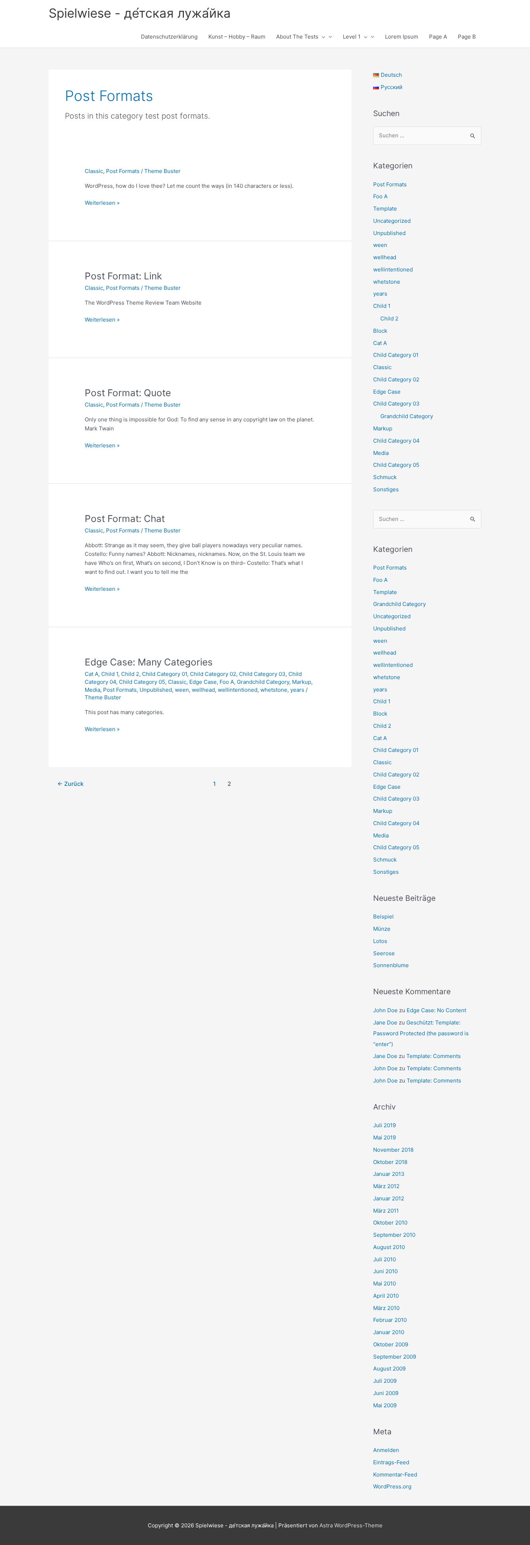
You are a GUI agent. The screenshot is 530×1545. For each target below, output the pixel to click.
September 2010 (394, 1234)
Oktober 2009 (390, 1344)
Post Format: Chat (125, 518)
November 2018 (393, 1149)
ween (182, 689)
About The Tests (297, 36)
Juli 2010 (384, 1259)
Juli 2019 (384, 1125)
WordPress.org (392, 1486)
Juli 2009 (385, 1380)
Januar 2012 (388, 1198)
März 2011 (386, 1210)
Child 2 (130, 673)
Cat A (91, 673)
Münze (381, 928)
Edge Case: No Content (436, 1010)
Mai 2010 (384, 1283)
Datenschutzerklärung (169, 36)
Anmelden (386, 1450)
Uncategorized (392, 220)
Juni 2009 (385, 1393)
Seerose (384, 953)
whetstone (273, 689)
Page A (438, 36)
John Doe (385, 1010)
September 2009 (394, 1356)
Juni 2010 (385, 1271)
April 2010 (386, 1295)
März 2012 (386, 1186)
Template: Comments (433, 1056)
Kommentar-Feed (395, 1474)
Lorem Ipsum (401, 36)
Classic (94, 171)
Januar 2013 (389, 1173)
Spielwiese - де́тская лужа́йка (140, 13)
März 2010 (386, 1308)
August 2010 (389, 1247)
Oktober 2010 (390, 1222)
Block (380, 330)
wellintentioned (237, 689)
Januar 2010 (388, 1332)
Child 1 (109, 673)
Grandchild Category (263, 681)
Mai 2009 (385, 1405)
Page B (467, 36)
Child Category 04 (396, 440)
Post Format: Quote (128, 392)
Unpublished (156, 689)
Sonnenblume (391, 965)
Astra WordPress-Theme (351, 1525)
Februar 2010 (390, 1319)
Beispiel (383, 916)
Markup (301, 681)
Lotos (380, 941)
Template (385, 208)
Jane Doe (385, 1022)
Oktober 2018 (390, 1162)
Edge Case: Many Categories (149, 662)
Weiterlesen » (102, 203)
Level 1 (352, 36)
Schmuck (385, 477)
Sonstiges (386, 489)
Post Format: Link (123, 276)
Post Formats (123, 171)
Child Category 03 (262, 673)
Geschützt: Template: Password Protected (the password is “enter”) (421, 1033)
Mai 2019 (384, 1137)
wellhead (203, 689)
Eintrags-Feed (391, 1462)
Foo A (227, 681)
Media (92, 689)
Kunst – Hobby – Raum (236, 36)
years (297, 689)
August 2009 (389, 1368)
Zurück (70, 783)
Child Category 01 (164, 673)
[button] (321, 37)
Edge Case (203, 681)
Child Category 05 (142, 681)
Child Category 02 (213, 673)
